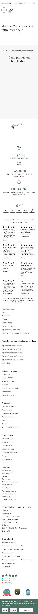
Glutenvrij (5, 385)
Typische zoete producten (11, 330)
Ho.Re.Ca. (5, 488)
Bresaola (5, 424)
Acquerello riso (7, 442)
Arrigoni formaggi (8, 449)
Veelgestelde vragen (9, 522)
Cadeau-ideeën (7, 378)
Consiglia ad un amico (9, 500)
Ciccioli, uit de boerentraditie (12, 556)
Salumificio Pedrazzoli (9, 452)
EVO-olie (5, 319)
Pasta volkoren (7, 410)
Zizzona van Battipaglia (10, 413)
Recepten (5, 510)
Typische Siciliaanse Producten (12, 346)
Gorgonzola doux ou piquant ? (12, 546)
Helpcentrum (6, 514)
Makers (4, 476)
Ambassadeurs (7, 473)
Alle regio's (6, 363)
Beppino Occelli (7, 446)
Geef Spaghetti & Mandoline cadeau (14, 528)
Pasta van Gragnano (9, 406)
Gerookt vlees (7, 323)
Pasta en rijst (6, 316)
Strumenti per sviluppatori (11, 517)
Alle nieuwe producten (10, 427)
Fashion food (6, 392)
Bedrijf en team (7, 470)
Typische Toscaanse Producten (12, 356)
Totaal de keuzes (8, 395)
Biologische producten (10, 381)
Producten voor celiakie (10, 388)
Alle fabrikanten (7, 459)
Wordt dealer (6, 497)
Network (5, 531)
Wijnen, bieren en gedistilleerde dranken (16, 333)
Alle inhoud (6, 567)
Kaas (3, 312)
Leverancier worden (9, 494)
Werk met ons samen (9, 491)
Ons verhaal (6, 479)
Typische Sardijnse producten (12, 353)
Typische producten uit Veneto (12, 360)
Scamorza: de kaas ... (9, 563)
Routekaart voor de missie (11, 482)
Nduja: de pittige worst (10, 542)
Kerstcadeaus (6, 374)
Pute (3, 420)
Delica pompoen (7, 553)
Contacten (5, 525)
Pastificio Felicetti (8, 439)
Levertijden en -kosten (10, 519)
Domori (4, 456)
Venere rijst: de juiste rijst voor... (13, 549)
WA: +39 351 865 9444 (30, 3)
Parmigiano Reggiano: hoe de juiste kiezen (17, 560)
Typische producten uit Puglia (12, 349)
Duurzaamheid (7, 485)
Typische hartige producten (11, 326)
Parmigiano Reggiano (9, 417)
